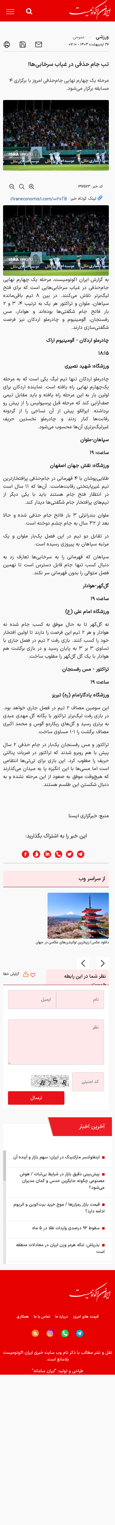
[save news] (22, 44)
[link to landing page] (90, 9)
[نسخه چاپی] (6, 44)
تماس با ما (42, 1316)
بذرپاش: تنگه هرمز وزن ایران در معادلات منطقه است (60, 1248)
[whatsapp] (56, 854)
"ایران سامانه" (44, 1371)
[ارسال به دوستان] (38, 44)
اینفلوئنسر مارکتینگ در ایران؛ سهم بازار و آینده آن (56, 1157)
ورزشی (102, 37)
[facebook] (23, 854)
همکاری (23, 1316)
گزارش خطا (11, 974)
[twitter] (67, 854)
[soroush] (34, 854)
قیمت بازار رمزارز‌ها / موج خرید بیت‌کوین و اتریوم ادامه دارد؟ (59, 1208)
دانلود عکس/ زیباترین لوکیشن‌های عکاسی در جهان (72, 942)
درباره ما (61, 1316)
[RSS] (35, 1333)
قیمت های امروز (86, 1316)
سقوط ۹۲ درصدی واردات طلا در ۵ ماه (66, 1228)
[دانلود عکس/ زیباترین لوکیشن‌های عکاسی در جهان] (78, 916)
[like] (32, 976)
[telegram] (83, 854)
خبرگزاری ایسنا (82, 816)
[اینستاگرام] (50, 1333)
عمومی (79, 37)
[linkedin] (45, 854)
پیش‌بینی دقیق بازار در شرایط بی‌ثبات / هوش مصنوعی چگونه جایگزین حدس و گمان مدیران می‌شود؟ (62, 1181)
